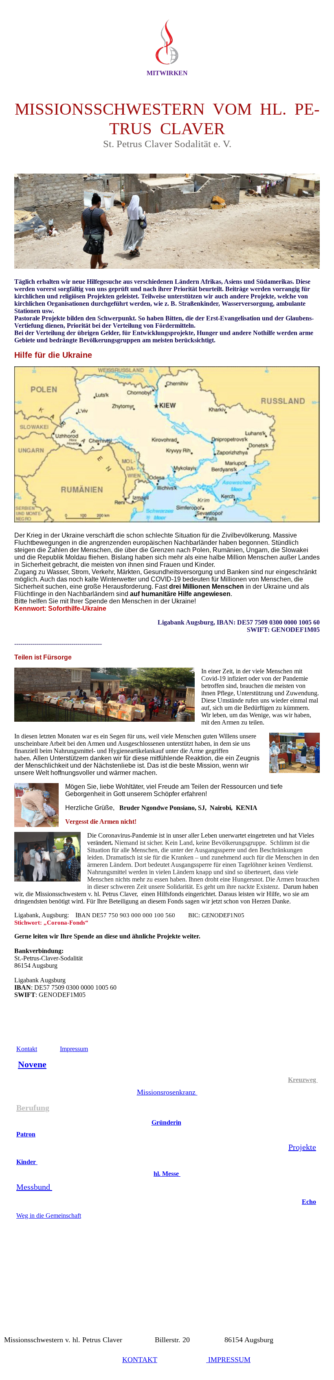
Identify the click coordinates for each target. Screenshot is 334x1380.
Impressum (74, 1048)
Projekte (302, 1147)
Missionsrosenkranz (167, 1092)
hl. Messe (167, 1173)
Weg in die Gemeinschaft (48, 1215)
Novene (32, 1064)
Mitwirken (167, 73)
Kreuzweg (303, 1079)
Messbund (34, 1186)
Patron (25, 1134)
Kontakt (26, 1048)
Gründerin (166, 1122)
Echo (309, 1201)
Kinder (26, 1161)
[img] (167, 41)
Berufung (32, 1107)
